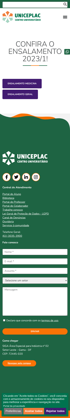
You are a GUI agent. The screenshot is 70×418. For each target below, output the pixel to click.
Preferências (13, 411)
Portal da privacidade (14, 406)
